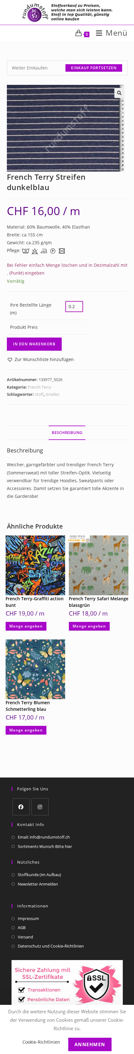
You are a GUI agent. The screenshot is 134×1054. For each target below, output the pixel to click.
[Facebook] (21, 806)
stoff (39, 394)
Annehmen (89, 1044)
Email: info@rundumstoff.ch (44, 837)
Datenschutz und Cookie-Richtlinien (51, 946)
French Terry (39, 387)
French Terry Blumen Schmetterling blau (28, 706)
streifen (52, 394)
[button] (119, 93)
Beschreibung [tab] (67, 432)
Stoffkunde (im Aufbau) (39, 874)
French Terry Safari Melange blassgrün (98, 602)
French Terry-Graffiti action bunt (35, 602)
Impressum (28, 918)
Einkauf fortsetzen (94, 67)
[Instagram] (40, 806)
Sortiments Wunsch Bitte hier (45, 846)
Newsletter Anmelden (38, 884)
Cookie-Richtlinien (41, 1042)
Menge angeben (26, 626)
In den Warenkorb (34, 344)
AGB (22, 927)
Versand (25, 937)
